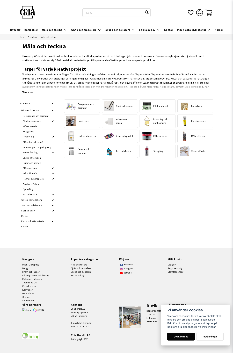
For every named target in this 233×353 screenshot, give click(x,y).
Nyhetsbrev (28, 293)
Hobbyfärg (28, 136)
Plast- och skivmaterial (191, 29)
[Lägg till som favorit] (190, 12)
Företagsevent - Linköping (35, 275)
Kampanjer (31, 29)
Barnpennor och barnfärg (36, 115)
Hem (22, 37)
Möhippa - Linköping (32, 279)
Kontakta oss (29, 286)
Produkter (32, 37)
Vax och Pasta (30, 194)
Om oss (26, 296)
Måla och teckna (52, 29)
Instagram (128, 268)
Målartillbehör (30, 173)
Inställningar (210, 336)
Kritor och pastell (32, 162)
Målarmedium (30, 168)
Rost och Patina (31, 184)
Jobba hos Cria (30, 282)
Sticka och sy (147, 29)
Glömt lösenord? (176, 271)
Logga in (172, 264)
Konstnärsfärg (30, 152)
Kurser (219, 29)
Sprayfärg (28, 189)
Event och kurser (31, 271)
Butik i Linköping (30, 264)
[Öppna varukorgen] (208, 12)
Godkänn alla (181, 336)
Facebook (128, 264)
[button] (147, 12)
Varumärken (28, 300)
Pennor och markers (33, 178)
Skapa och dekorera (117, 29)
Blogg (25, 268)
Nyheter (15, 29)
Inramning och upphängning (37, 147)
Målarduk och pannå (33, 142)
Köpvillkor (27, 289)
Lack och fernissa (32, 157)
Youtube (128, 272)
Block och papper (32, 121)
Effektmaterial (30, 126)
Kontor (168, 29)
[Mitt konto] (199, 12)
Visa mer (27, 92)
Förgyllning (28, 131)
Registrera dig (175, 268)
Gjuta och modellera (84, 29)
